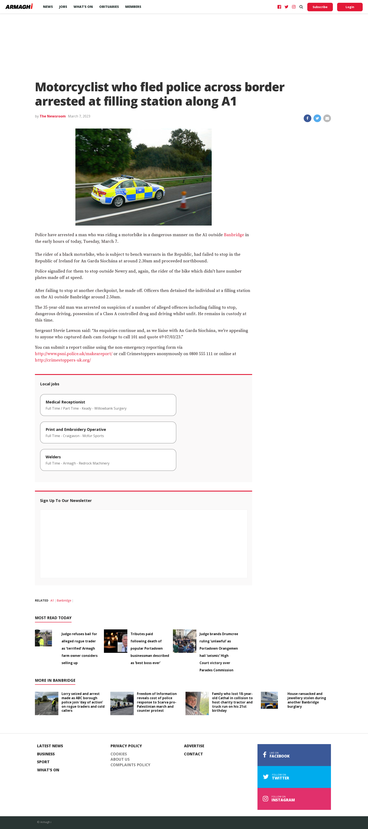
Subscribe (320, 7)
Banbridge (234, 235)
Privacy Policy (126, 746)
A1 (52, 600)
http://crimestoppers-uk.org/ (63, 360)
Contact (193, 754)
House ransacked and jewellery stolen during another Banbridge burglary (307, 700)
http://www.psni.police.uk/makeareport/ (73, 354)
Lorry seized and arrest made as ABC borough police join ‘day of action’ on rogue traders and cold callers (83, 702)
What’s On (83, 6)
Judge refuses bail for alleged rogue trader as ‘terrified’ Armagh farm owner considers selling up (80, 648)
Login (350, 7)
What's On (48, 770)
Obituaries (109, 6)
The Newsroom (53, 116)
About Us (120, 759)
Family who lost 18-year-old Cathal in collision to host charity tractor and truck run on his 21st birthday (232, 702)
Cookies (119, 754)
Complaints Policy (130, 765)
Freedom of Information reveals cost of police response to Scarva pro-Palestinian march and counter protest (157, 702)
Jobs (63, 6)
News (48, 6)
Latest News (50, 746)
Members (133, 6)
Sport (43, 762)
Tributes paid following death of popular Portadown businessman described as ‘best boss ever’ (150, 648)
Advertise (194, 746)
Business (46, 754)
